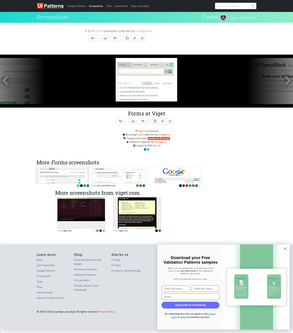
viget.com (143, 131)
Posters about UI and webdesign (86, 287)
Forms (210, 16)
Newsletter (121, 5)
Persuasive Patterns (85, 269)
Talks (109, 5)
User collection (242, 17)
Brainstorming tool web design (88, 261)
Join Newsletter (46, 265)
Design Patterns (46, 270)
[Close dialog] (285, 249)
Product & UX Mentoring (125, 270)
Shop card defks (140, 5)
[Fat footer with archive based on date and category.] (81, 208)
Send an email (44, 292)
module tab (154, 138)
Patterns (77, 5)
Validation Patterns (85, 274)
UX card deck (82, 280)
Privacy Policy (106, 311)
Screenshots (96, 5)
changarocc (144, 31)
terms (183, 316)
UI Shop (115, 259)
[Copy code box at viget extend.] (137, 222)
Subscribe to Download (190, 305)
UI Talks (116, 265)
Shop (39, 286)
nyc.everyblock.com (106, 185)
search (165, 138)
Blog (39, 259)
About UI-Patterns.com (50, 297)
